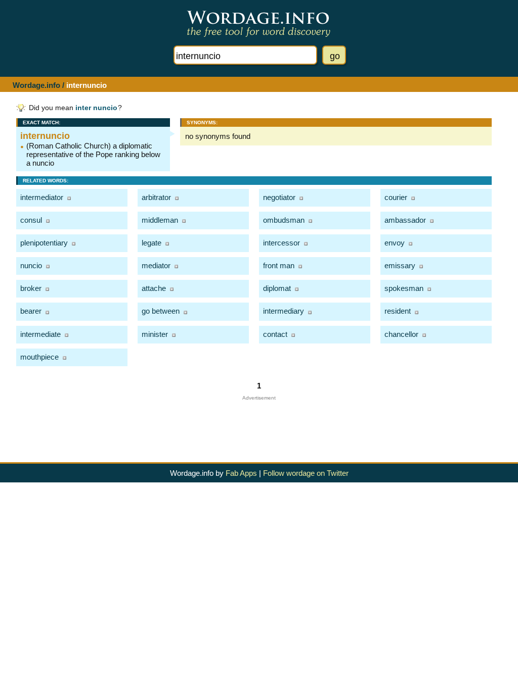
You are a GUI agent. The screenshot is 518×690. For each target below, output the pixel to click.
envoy (394, 242)
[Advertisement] (259, 423)
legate (151, 242)
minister (155, 334)
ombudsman (284, 220)
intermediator (41, 197)
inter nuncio (96, 108)
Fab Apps (241, 473)
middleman (160, 220)
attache (154, 288)
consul (31, 220)
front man (278, 265)
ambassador (405, 220)
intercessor (281, 242)
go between (161, 311)
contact (275, 334)
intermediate (40, 334)
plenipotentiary (44, 242)
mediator (156, 265)
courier (395, 197)
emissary (399, 265)
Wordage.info (36, 85)
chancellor (401, 334)
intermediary (283, 311)
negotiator (279, 197)
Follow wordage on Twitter (306, 473)
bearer (30, 311)
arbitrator (156, 197)
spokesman (403, 288)
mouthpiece (39, 357)
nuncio (31, 265)
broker (30, 288)
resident (397, 311)
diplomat (277, 288)
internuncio (45, 136)
